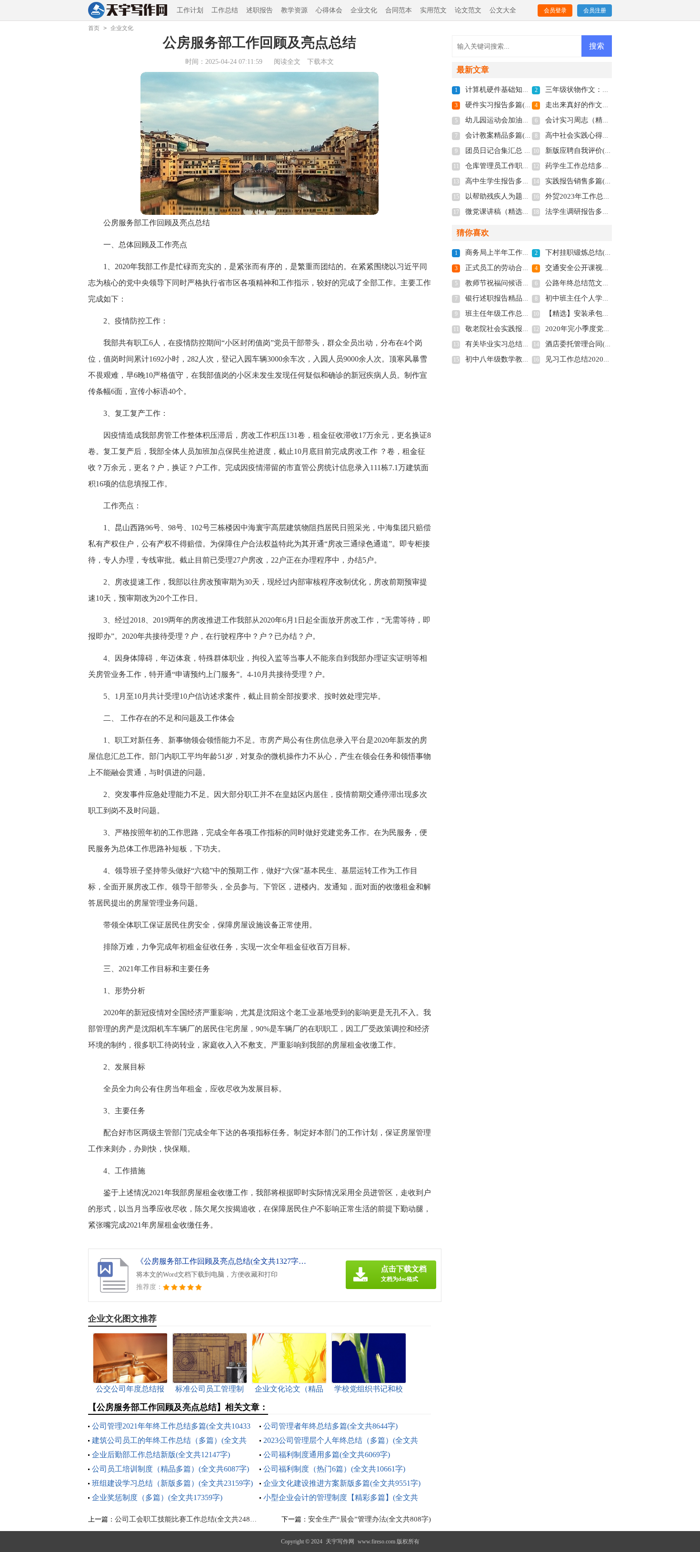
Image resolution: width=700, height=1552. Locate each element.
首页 (94, 28)
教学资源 (294, 10)
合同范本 (398, 10)
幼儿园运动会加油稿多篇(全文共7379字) (528, 120)
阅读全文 (287, 61)
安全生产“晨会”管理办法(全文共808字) (369, 1519)
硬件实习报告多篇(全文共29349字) (520, 105)
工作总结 (224, 10)
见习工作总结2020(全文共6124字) (598, 359)
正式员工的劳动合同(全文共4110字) (521, 268)
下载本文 (320, 61)
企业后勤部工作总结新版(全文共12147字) (161, 1455)
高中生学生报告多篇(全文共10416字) (523, 181)
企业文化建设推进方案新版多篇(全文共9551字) (341, 1483)
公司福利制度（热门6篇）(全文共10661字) (334, 1469)
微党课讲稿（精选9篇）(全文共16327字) (529, 211)
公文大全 (503, 10)
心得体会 (329, 10)
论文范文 (468, 10)
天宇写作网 (340, 1541)
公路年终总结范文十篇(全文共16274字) (607, 283)
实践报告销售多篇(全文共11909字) (600, 181)
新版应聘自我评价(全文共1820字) (598, 150)
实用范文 (433, 10)
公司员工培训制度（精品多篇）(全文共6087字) (170, 1469)
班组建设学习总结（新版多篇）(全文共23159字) (172, 1483)
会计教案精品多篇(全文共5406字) (518, 135)
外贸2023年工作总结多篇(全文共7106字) (609, 196)
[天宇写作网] (128, 11)
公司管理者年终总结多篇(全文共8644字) (330, 1426)
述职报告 (259, 10)
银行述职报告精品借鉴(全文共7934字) (525, 298)
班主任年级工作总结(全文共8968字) (521, 313)
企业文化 (363, 10)
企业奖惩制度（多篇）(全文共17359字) (157, 1497)
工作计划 (190, 10)
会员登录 (555, 10)
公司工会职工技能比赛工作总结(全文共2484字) (189, 1519)
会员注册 (594, 10)
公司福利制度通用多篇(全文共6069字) (326, 1455)
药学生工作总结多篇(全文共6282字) (601, 166)
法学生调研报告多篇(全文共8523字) (601, 211)
